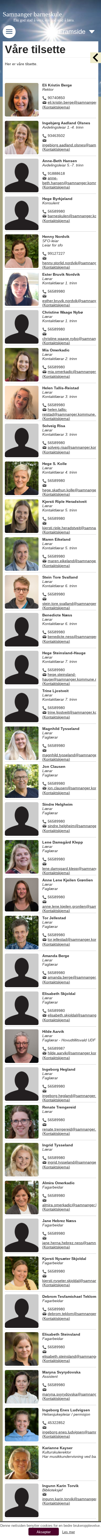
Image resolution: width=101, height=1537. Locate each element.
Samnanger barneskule (32, 14)
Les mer (68, 1532)
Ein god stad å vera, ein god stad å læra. (44, 20)
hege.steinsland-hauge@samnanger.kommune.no (70, 676)
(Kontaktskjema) (56, 107)
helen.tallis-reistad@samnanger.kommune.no (71, 411)
